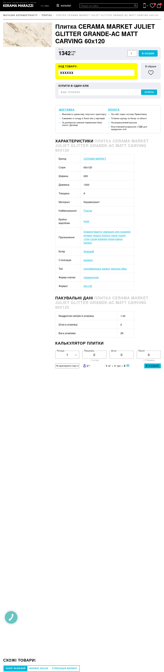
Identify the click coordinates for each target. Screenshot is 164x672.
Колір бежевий (15, 668)
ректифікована (92, 268)
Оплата (114, 109)
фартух (98, 231)
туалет (122, 235)
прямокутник (91, 277)
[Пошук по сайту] (135, 5)
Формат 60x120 (38, 668)
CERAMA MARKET (95, 159)
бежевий (89, 251)
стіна (87, 239)
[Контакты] (145, 5)
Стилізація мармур (64, 668)
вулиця (88, 235)
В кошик (148, 53)
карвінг (106, 268)
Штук (114, 350)
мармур (88, 260)
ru (47, 5)
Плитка (88, 210)
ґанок (114, 235)
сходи (93, 239)
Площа (60, 350)
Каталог (66, 6)
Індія (86, 221)
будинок (88, 231)
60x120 (88, 286)
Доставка (67, 109)
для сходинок (123, 231)
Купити (149, 92)
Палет (141, 350)
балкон (88, 243)
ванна (119, 239)
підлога (106, 235)
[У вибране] (151, 72)
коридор (102, 239)
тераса (97, 235)
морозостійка (119, 268)
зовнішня (108, 231)
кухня (111, 239)
